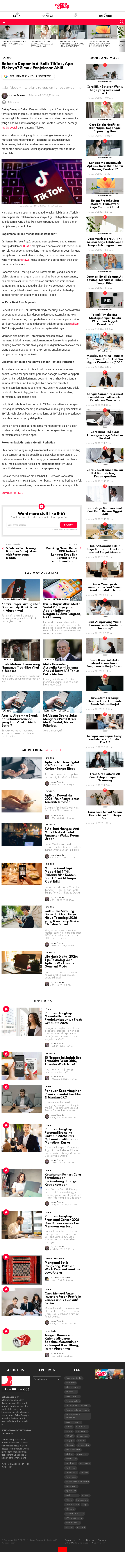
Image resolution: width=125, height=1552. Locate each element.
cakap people (74, 1422)
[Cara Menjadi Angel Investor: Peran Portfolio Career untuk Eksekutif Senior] (22, 1302)
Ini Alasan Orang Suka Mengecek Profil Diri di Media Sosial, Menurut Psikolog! (60, 720)
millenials (85, 1463)
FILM (69, 1431)
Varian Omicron (74, 1518)
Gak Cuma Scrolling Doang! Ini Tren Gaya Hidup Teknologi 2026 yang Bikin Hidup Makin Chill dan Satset (62, 918)
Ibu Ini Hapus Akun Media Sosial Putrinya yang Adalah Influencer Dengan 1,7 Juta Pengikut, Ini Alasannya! (62, 611)
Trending (105, 16)
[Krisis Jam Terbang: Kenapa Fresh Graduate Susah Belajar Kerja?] (104, 683)
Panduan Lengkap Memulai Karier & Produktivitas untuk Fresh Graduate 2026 (63, 1018)
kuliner (70, 1454)
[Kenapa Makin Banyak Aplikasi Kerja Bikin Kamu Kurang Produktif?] (73, 32)
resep (86, 1495)
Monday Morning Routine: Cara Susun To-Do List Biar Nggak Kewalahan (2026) (104, 359)
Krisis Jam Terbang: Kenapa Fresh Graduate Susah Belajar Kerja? (105, 701)
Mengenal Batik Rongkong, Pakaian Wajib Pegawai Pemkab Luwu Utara (62, 1267)
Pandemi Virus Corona (78, 1482)
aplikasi (74, 323)
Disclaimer (103, 1540)
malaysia (71, 1463)
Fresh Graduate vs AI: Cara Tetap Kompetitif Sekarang (105, 777)
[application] (16, 1384)
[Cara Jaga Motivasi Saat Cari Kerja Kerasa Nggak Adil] (104, 493)
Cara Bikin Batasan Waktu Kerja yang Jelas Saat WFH (14, 44)
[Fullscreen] (27, 1389)
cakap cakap (73, 1401)
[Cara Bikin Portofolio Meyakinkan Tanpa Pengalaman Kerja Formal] (104, 645)
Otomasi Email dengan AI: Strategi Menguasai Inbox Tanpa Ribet (105, 280)
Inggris (70, 1441)
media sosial (9, 127)
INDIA (70, 1436)
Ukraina (71, 1509)
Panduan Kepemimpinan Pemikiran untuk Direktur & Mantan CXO (63, 1094)
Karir (48, 1009)
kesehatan (84, 1445)
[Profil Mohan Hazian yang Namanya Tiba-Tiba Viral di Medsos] (21, 650)
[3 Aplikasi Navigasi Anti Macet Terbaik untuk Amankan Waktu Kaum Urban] (22, 834)
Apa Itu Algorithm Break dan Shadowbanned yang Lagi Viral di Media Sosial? (20, 720)
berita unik (72, 1392)
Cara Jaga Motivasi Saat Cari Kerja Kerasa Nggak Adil (105, 511)
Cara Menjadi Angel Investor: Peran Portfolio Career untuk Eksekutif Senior (63, 1298)
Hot (76, 16)
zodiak (82, 1527)
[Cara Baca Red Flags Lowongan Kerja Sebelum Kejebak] (104, 417)
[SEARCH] (121, 22)
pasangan (72, 1486)
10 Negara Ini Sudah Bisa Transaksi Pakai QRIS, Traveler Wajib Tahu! (63, 1061)
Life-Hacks (51, 1331)
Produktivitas (104, 82)
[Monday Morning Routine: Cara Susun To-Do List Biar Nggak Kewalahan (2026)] (104, 341)
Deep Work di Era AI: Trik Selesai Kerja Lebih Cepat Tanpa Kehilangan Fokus (105, 242)
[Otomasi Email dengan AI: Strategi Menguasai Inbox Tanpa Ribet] (104, 262)
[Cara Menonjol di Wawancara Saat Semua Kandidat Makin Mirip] (104, 569)
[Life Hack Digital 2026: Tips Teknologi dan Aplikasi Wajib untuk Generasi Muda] (22, 962)
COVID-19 (83, 1427)
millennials (72, 1473)
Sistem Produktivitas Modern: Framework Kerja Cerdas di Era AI (99, 44)
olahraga (71, 1477)
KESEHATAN (50, 711)
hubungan (82, 1431)
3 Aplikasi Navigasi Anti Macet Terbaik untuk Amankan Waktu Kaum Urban (62, 834)
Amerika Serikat (74, 1378)
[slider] (14, 1389)
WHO (70, 1527)
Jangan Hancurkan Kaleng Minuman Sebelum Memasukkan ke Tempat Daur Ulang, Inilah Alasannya (62, 1342)
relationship (72, 1495)
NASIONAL (59, 1259)
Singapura (83, 1500)
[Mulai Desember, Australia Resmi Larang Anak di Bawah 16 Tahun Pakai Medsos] (62, 650)
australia (71, 1383)
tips (86, 1505)
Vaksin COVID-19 (75, 1514)
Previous (1, 38)
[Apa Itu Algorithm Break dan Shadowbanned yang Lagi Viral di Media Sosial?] (21, 702)
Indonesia (84, 1436)
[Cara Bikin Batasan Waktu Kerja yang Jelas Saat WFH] (14, 32)
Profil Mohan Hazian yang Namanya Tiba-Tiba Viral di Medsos (21, 668)
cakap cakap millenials (78, 1410)
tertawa (24, 259)
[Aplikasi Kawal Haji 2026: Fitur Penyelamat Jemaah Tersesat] (22, 801)
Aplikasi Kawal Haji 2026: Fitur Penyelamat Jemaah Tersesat (62, 799)
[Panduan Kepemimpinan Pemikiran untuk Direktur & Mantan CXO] (22, 1099)
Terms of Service (86, 1540)
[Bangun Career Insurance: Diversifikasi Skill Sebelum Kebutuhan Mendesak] (104, 379)
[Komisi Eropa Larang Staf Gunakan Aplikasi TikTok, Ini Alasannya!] (21, 590)
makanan (83, 1454)
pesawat (71, 1491)
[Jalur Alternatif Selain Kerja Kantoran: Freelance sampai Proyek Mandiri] (104, 531)
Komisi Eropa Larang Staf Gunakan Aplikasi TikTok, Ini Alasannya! (20, 608)
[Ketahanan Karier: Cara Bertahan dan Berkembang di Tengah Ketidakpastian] (22, 1183)
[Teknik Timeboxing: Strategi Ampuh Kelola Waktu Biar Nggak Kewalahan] (104, 300)
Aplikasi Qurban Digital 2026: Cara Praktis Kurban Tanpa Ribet (62, 766)
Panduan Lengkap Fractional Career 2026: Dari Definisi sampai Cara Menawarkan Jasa (63, 1221)
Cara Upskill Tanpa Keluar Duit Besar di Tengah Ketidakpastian (105, 473)
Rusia (69, 1500)
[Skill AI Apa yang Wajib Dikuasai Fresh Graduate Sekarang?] (104, 607)
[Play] (5, 1389)
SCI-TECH (49, 659)
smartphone (73, 1505)
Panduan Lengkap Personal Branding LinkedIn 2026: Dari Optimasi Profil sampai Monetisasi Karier (61, 1136)
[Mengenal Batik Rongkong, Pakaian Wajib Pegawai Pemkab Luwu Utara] (22, 1270)
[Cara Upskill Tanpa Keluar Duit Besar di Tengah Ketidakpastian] (104, 455)
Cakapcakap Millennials (72, 1416)
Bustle (27, 246)
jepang (70, 1445)
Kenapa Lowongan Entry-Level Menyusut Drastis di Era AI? (105, 739)
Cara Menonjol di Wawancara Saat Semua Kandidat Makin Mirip (105, 587)
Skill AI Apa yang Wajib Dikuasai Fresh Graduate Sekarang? (105, 625)
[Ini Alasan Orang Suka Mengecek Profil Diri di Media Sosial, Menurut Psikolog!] (62, 702)
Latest (17, 16)
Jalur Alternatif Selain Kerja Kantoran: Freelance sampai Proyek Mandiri (105, 549)
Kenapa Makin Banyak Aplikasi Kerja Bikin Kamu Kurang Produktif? (72, 44)
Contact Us (70, 1540)
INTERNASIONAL (19, 599)
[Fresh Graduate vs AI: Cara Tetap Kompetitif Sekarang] (104, 759)
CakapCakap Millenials (78, 1406)
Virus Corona (73, 1523)
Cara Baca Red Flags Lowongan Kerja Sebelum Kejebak (105, 435)
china (69, 1427)
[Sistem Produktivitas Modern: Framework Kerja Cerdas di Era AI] (102, 32)
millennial (71, 1468)
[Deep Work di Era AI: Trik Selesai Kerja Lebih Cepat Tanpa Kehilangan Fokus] (104, 224)
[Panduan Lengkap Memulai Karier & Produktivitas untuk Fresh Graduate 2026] (22, 1022)
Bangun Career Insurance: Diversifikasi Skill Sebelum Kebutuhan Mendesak (105, 397)
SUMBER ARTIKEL (12, 492)
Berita (6, 599)
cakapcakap (73, 1396)
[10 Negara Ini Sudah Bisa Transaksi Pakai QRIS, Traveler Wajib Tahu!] (22, 1066)
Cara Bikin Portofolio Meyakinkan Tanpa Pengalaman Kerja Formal (105, 663)
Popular (48, 16)
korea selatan (73, 1450)
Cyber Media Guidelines (76, 1543)
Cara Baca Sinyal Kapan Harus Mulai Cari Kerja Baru (105, 815)
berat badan (73, 1387)
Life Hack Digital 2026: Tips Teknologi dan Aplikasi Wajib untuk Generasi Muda (61, 961)
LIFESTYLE (8, 659)
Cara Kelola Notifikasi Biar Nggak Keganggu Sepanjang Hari (42, 44)
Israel (82, 1441)
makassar (72, 1459)
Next (123, 38)
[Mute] (24, 1389)
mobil (85, 1473)
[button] (16, 1384)
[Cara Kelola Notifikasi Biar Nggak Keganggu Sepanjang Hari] (44, 32)
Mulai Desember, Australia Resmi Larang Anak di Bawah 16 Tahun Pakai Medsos (61, 669)
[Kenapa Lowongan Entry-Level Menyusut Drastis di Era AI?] (104, 721)
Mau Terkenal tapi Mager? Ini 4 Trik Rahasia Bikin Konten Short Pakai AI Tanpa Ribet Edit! (60, 875)
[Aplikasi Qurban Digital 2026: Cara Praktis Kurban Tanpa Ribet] (22, 768)
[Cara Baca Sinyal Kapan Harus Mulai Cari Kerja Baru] (104, 797)
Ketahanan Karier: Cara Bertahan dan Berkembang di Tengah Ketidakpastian (63, 1179)
